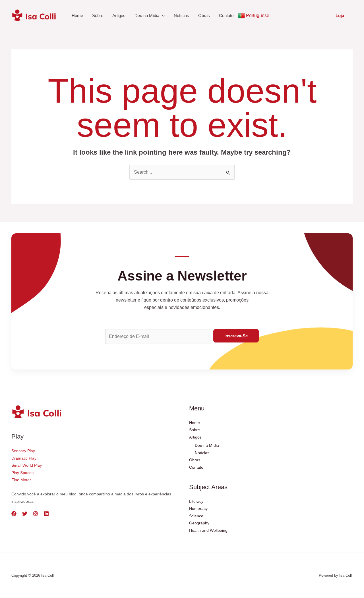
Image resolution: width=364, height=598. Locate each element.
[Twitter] (24, 513)
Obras (204, 15)
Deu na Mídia (147, 15)
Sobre (97, 15)
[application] (162, 16)
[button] (340, 15)
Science (196, 516)
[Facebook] (13, 513)
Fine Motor (21, 479)
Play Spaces (22, 472)
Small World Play (26, 465)
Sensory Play (23, 450)
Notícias (181, 15)
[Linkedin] (46, 513)
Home (77, 15)
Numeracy (198, 508)
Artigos (118, 15)
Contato (226, 15)
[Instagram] (35, 513)
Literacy (196, 501)
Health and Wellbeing (208, 530)
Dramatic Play (23, 458)
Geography (199, 523)
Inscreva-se (236, 335)
